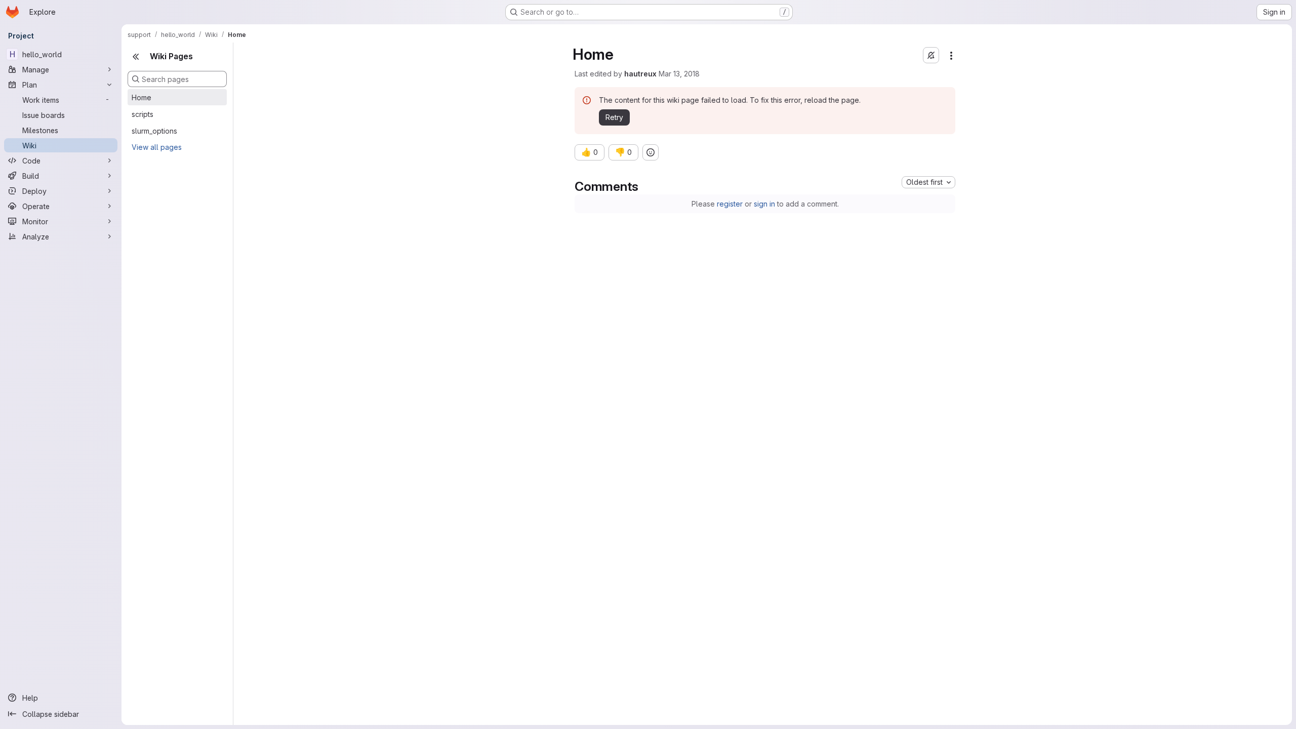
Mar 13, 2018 (679, 73)
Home (141, 97)
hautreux (640, 73)
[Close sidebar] (136, 57)
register (730, 203)
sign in (764, 203)
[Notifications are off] (931, 55)
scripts (142, 114)
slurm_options (154, 131)
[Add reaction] (650, 152)
